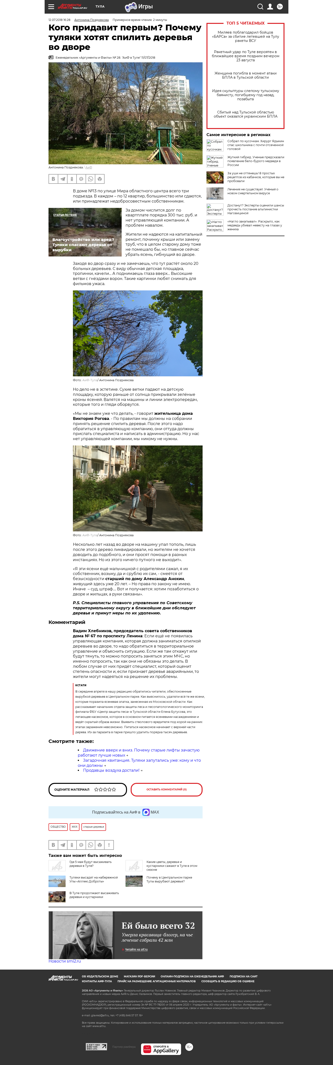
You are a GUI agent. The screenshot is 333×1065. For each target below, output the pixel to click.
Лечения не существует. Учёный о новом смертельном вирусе (252, 191)
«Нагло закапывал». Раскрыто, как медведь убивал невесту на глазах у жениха (254, 225)
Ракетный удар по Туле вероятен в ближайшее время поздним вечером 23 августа (245, 56)
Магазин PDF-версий (139, 976)
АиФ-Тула (90, 380)
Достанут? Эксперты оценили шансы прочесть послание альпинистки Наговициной (255, 209)
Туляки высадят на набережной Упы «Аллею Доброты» (93, 879)
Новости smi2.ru (65, 961)
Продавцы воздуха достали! (111, 770)
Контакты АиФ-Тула (97, 981)
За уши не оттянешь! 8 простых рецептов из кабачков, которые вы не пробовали (255, 177)
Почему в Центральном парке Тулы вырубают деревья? (169, 879)
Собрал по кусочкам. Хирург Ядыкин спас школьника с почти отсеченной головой (255, 145)
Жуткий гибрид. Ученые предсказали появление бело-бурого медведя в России (255, 161)
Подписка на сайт (243, 976)
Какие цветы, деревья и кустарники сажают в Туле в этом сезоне (172, 865)
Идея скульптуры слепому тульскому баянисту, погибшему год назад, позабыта (245, 95)
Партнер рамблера (124, 1046)
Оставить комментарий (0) (167, 789)
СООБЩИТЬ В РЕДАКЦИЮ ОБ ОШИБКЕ (228, 981)
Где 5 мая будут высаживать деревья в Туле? (90, 864)
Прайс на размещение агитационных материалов (157, 981)
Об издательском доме (100, 976)
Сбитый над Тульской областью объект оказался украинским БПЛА (245, 114)
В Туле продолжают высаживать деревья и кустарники (94, 895)
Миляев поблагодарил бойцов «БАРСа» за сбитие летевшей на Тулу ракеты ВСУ (245, 36)
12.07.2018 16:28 (59, 20)
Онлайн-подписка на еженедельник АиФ (192, 976)
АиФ (88, 167)
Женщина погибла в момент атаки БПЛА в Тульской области (246, 75)
